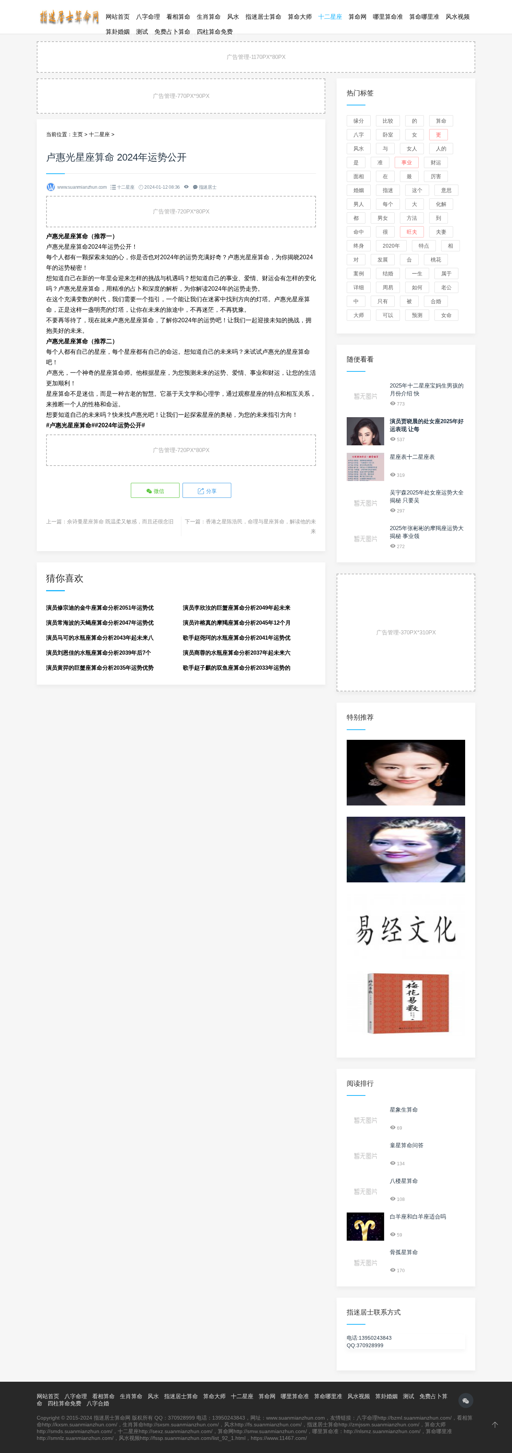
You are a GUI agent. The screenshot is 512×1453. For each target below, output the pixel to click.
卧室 (388, 135)
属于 (446, 273)
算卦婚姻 (118, 32)
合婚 (436, 301)
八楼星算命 (404, 1181)
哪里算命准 (388, 17)
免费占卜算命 (172, 32)
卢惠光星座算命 (248, 257)
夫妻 (441, 232)
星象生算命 (404, 1109)
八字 (358, 135)
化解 (441, 204)
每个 (388, 204)
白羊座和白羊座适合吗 (418, 1216)
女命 (446, 315)
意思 (446, 190)
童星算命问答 (407, 1145)
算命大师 (300, 17)
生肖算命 (209, 17)
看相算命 (178, 17)
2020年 (391, 246)
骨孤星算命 (404, 1252)
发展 (382, 260)
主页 (77, 134)
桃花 (436, 260)
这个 (417, 190)
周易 (388, 287)
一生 (417, 273)
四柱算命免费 (215, 32)
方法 (412, 218)
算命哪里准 (424, 17)
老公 (446, 287)
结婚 (388, 273)
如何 (417, 287)
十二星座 (330, 17)
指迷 (388, 190)
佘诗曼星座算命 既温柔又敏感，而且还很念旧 (120, 521)
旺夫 (412, 232)
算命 (441, 121)
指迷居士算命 (263, 17)
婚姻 (358, 190)
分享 (211, 491)
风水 (233, 17)
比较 (388, 121)
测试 (142, 32)
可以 (388, 315)
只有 (382, 301)
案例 (358, 273)
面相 (358, 176)
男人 (358, 204)
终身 (358, 246)
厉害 (436, 176)
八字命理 (148, 17)
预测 (417, 315)
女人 (412, 149)
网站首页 (118, 17)
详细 (358, 287)
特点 (424, 246)
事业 (256, 373)
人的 (441, 149)
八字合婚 (98, 1403)
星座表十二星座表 (412, 457)
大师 (358, 315)
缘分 (358, 121)
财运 (274, 373)
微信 (158, 491)
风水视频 (458, 17)
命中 (358, 232)
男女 (382, 218)
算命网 (358, 17)
